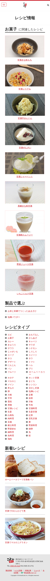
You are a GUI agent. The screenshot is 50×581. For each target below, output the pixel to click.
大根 (10, 395)
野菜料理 (33, 425)
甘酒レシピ (13, 408)
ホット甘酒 (34, 378)
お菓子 (11, 338)
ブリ (31, 369)
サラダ (32, 345)
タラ (31, 358)
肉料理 (11, 418)
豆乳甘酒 (33, 418)
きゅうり (12, 345)
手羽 (10, 398)
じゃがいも (13, 351)
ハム (31, 365)
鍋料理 (11, 432)
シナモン (33, 348)
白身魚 (11, 415)
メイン (11, 384)
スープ (11, 355)
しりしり (33, 351)
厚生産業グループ (30, 572)
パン (10, 369)
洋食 (31, 401)
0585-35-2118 (15, 566)
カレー (11, 341)
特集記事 (28, 570)
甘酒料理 (33, 408)
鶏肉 (10, 439)
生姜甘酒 (33, 412)
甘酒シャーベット (24, 177)
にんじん (12, 365)
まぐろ (32, 381)
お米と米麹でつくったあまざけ (22, 311)
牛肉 (31, 405)
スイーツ (33, 355)
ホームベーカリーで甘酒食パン (19, 479)
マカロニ (12, 381)
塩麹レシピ (34, 391)
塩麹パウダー (14, 317)
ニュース (37, 570)
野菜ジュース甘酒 (25, 264)
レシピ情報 (18, 570)
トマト (32, 362)
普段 (10, 401)
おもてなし (34, 335)
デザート (12, 362)
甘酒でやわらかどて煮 (15, 511)
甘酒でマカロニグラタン (16, 542)
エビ (10, 335)
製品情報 (9, 570)
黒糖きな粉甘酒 (25, 206)
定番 (31, 395)
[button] (3, 5)
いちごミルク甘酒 (25, 294)
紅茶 (31, 415)
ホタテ (11, 378)
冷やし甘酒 (34, 388)
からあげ (33, 338)
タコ (10, 358)
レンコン (33, 384)
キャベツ (33, 341)
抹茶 (31, 398)
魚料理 (11, 435)
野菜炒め (12, 429)
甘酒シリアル (24, 89)
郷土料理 (12, 425)
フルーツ (12, 372)
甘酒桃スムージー (24, 235)
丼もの (11, 388)
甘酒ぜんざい (25, 148)
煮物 (10, 405)
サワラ (11, 348)
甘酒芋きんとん (25, 118)
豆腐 (10, 422)
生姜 (10, 412)
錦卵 (31, 429)
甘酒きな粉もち (24, 60)
